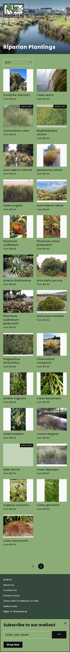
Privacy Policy (11, 595)
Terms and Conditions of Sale (21, 600)
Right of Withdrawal (15, 611)
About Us (8, 585)
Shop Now (13, 644)
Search (7, 579)
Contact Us (10, 590)
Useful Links (10, 606)
